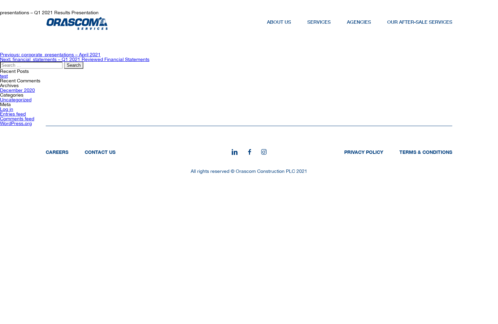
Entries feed (13, 114)
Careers (57, 152)
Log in (6, 109)
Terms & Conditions (425, 152)
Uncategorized (16, 99)
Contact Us (100, 152)
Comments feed (17, 118)
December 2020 (17, 90)
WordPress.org (16, 123)
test (4, 76)
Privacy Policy (363, 152)
